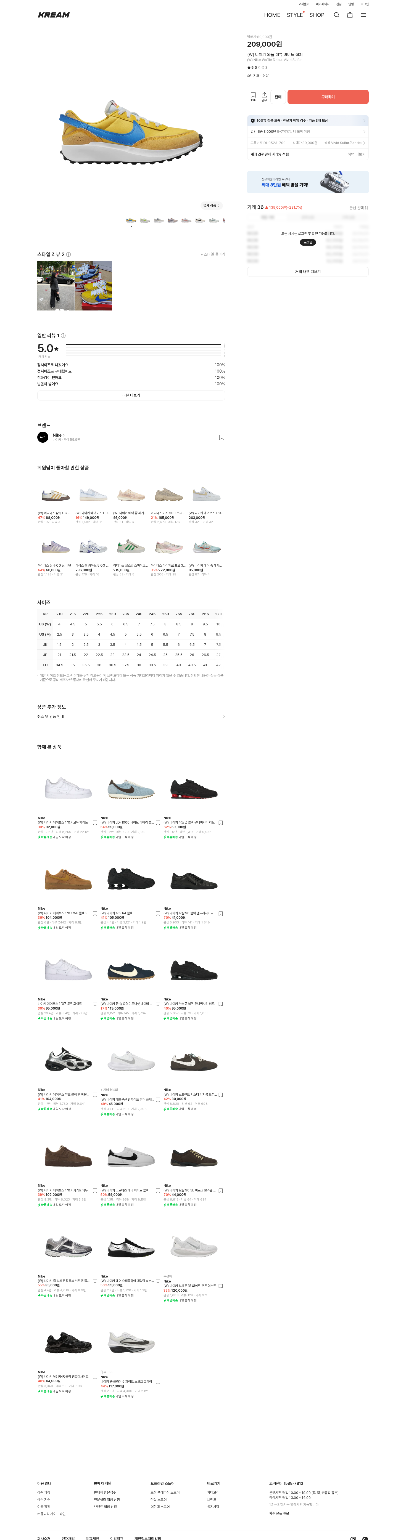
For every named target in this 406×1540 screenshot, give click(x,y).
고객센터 (303, 4)
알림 (351, 4)
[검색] (336, 14)
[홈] (53, 15)
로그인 (364, 4)
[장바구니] (349, 14)
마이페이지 (323, 4)
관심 (339, 4)
